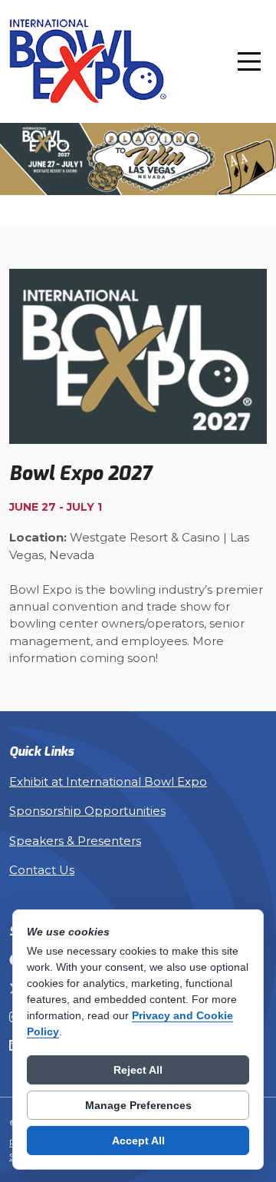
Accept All (138, 1140)
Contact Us (41, 870)
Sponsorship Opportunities (87, 811)
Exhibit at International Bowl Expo (108, 782)
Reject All (138, 1070)
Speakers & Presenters (75, 841)
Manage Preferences (138, 1105)
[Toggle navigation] (249, 61)
